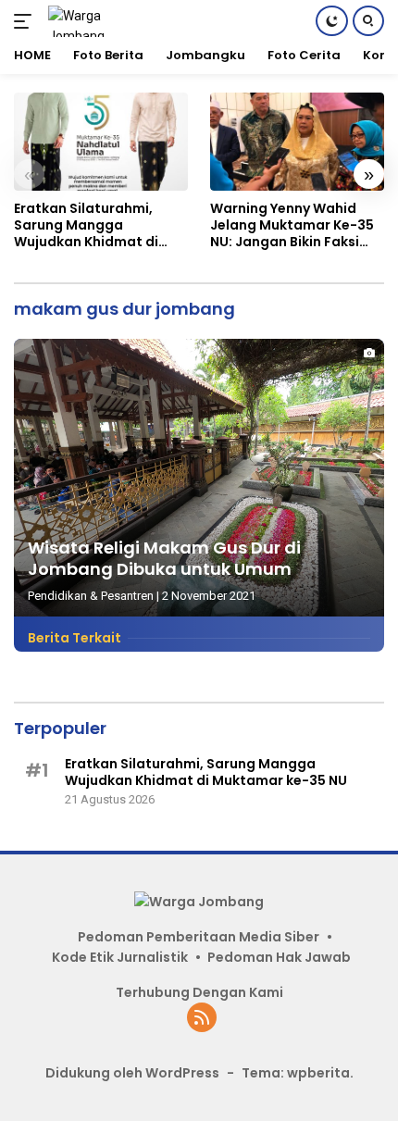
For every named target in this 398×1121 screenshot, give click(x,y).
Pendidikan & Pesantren (91, 596)
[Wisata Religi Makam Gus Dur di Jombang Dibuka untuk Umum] (199, 478)
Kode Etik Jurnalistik (120, 957)
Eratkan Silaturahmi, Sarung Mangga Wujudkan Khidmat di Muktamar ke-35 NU (86, 225)
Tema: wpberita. (298, 1073)
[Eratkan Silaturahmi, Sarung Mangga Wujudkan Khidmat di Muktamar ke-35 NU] (101, 142)
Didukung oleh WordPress (132, 1073)
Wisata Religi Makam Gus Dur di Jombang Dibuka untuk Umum (164, 558)
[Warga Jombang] (101, 21)
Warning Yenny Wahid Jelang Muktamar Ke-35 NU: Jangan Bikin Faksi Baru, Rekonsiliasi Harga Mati (292, 225)
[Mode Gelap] (332, 21)
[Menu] (26, 21)
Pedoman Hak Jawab (279, 957)
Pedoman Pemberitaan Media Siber (198, 937)
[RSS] (202, 1019)
